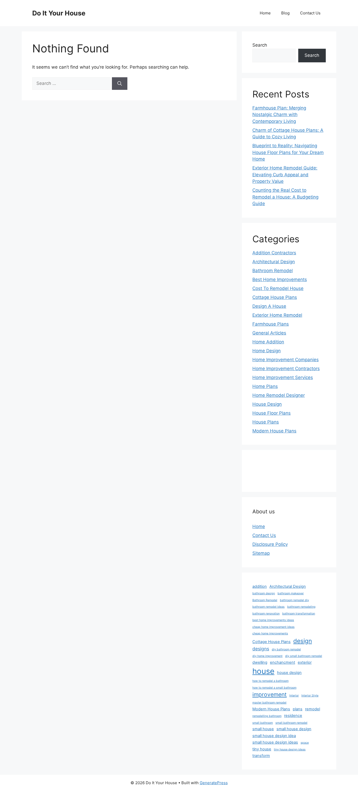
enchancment (282, 662)
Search (259, 45)
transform (261, 755)
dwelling (259, 662)
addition (259, 586)
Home (265, 12)
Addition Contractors (274, 252)
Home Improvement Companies (285, 359)
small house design (293, 729)
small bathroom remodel (291, 722)
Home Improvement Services (282, 377)
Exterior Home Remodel (277, 315)
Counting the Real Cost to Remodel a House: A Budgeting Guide (285, 197)
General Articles (269, 333)
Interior (294, 695)
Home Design (266, 350)
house (263, 671)
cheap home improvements (270, 633)
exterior (305, 662)
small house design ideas (275, 742)
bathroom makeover (291, 593)
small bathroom (262, 722)
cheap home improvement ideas (273, 627)
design (302, 640)
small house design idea (274, 735)
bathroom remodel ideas (268, 606)
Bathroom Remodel (272, 270)
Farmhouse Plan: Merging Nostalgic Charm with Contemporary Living (279, 114)
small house (263, 729)
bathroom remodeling (301, 606)
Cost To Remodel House (277, 288)
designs (260, 648)
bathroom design (263, 593)
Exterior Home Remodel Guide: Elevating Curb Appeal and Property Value (284, 174)
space (305, 742)
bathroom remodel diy (294, 600)
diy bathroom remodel (286, 649)
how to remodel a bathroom (270, 681)
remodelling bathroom (266, 716)
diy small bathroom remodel (303, 656)
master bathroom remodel (269, 702)
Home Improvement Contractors (286, 368)
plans (297, 709)
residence (293, 715)
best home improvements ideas (273, 620)
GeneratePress (214, 782)
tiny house (261, 749)
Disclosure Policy (270, 544)
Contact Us (310, 12)
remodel (312, 709)
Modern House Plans (274, 430)
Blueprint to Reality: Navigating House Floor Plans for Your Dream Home (288, 152)
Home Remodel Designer (278, 395)
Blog (285, 12)
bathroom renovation (266, 613)
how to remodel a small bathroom (274, 687)
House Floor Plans (271, 413)
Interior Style (309, 695)
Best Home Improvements (279, 279)
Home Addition (268, 341)
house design (289, 672)
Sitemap (261, 553)
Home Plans (265, 386)
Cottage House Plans (274, 297)
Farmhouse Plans (270, 324)
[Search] (119, 83)
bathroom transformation (298, 613)
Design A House (269, 306)
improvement (269, 694)
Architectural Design (273, 261)
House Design (267, 404)
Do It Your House (58, 13)
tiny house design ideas (290, 749)
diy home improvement (267, 656)
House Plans (265, 422)
